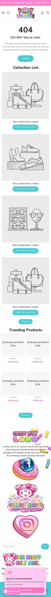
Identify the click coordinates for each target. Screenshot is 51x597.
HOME (25, 58)
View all (25, 321)
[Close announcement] (49, 3)
